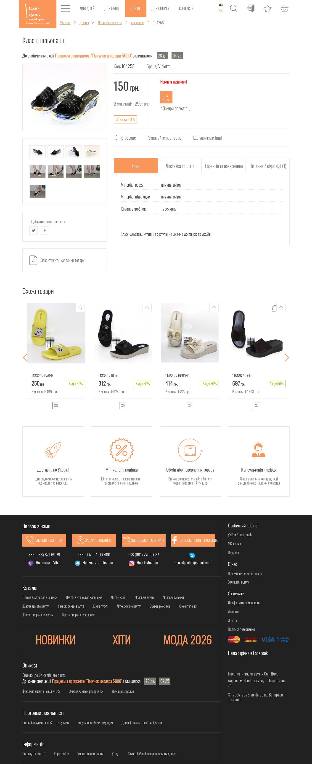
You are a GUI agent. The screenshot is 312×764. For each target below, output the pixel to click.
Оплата (232, 620)
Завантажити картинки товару (63, 260)
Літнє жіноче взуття (129, 606)
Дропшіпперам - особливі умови (142, 722)
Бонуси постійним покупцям (95, 722)
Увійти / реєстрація (240, 535)
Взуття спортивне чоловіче (78, 615)
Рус (221, 11)
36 (56, 405)
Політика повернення (241, 629)
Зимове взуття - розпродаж (86, 691)
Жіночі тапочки (188, 606)
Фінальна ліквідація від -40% (41, 691)
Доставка (233, 612)
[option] (56, 358)
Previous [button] (25, 358)
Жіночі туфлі (100, 606)
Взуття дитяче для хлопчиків (84, 597)
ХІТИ (122, 639)
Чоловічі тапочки (173, 597)
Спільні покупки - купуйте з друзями (45, 722)
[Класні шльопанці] (65, 97)
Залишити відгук (238, 582)
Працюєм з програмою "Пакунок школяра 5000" (93, 55)
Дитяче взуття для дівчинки (39, 597)
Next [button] (287, 358)
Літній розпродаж (123, 691)
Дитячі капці (118, 597)
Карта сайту (61, 754)
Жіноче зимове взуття (35, 606)
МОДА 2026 (188, 639)
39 (123, 405)
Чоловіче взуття (144, 597)
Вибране (233, 552)
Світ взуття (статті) (33, 754)
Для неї (135, 8)
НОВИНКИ (55, 639)
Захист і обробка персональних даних (152, 754)
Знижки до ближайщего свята (44, 675)
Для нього (112, 8)
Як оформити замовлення (244, 603)
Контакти (186, 8)
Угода (115, 754)
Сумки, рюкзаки (160, 606)
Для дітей (87, 8)
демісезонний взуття (71, 606)
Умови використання (90, 754)
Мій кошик (234, 544)
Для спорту (160, 8)
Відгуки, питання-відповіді (245, 573)
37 (256, 405)
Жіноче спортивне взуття (37, 615)
